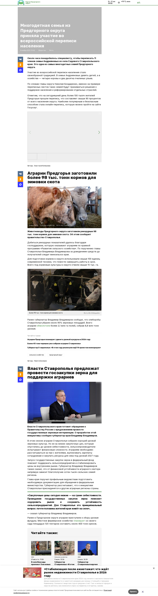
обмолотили (43, 325)
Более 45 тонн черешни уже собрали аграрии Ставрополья (54, 344)
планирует (79, 520)
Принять (133, 592)
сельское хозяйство (36, 355)
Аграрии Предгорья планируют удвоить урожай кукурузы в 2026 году (58, 339)
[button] (32, 572)
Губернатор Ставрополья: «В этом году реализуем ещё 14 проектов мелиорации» (64, 348)
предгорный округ (55, 355)
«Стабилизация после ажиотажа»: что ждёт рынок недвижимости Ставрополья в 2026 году (76, 572)
